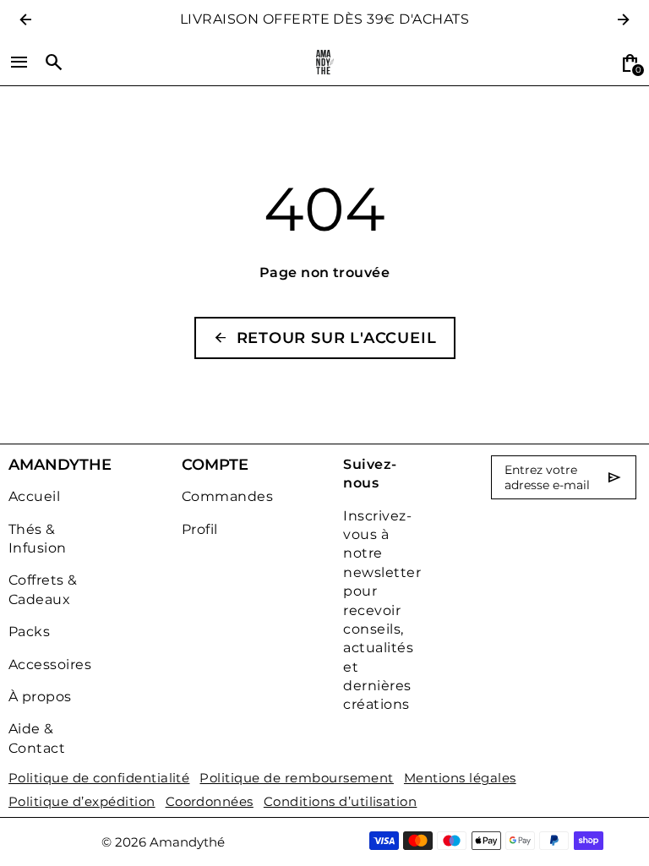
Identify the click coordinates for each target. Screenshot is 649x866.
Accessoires (49, 664)
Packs (29, 632)
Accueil (34, 496)
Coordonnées (210, 801)
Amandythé (187, 842)
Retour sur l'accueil (325, 338)
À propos (40, 697)
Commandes (227, 496)
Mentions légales (460, 778)
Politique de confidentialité (98, 778)
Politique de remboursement (296, 778)
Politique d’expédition (81, 801)
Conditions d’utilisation (340, 801)
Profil (200, 529)
